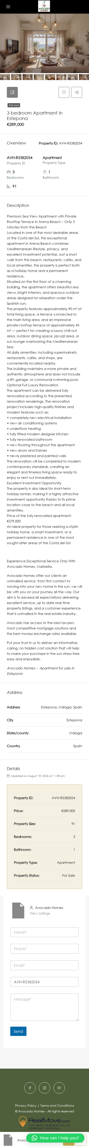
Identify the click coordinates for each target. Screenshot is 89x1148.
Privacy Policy (26, 1105)
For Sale (14, 105)
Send (18, 1031)
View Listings (40, 913)
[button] (55, 1138)
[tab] (12, 92)
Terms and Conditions (57, 1105)
